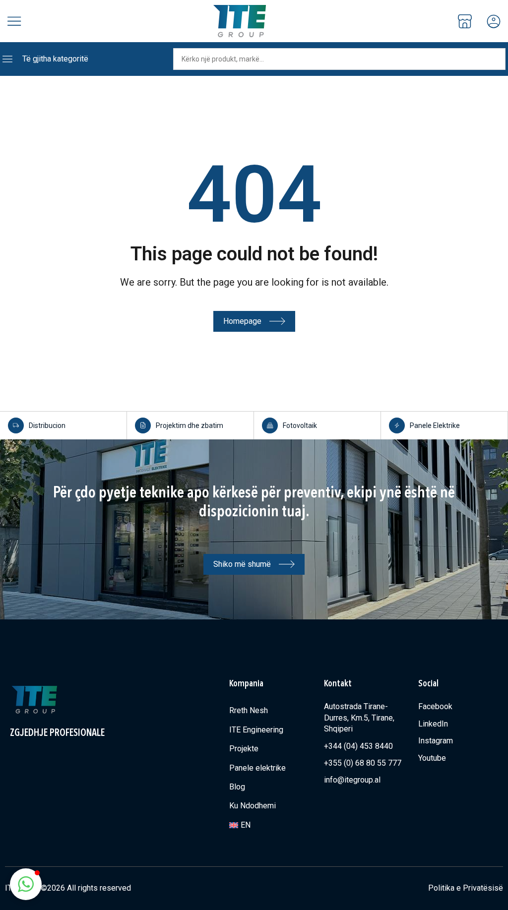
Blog (237, 786)
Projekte (243, 748)
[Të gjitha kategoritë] (7, 59)
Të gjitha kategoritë (55, 58)
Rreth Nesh (248, 710)
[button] (26, 884)
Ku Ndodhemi (252, 805)
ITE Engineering (256, 729)
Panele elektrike (257, 768)
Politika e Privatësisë (465, 888)
